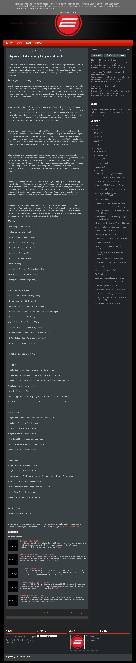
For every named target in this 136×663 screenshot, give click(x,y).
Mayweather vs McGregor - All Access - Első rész (37, 555)
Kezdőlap (9, 42)
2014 (96, 149)
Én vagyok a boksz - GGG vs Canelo (32, 568)
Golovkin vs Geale (102, 199)
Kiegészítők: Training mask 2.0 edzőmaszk (111, 262)
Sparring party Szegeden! (104, 242)
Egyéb (16, 51)
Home (10, 51)
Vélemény (126, 113)
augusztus (100, 167)
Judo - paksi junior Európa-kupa (107, 286)
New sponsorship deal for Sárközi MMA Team (112, 223)
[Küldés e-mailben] (9, 532)
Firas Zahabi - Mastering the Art (103, 60)
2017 (96, 137)
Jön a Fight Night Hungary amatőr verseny (110, 189)
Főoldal (46, 613)
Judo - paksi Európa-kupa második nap (109, 278)
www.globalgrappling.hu (69, 526)
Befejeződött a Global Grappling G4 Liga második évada (35, 56)
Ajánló (95, 109)
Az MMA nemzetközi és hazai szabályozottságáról (106, 194)
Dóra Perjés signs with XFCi (105, 234)
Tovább (58, 547)
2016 (96, 141)
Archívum (120, 55)
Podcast (38, 42)
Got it (75, 12)
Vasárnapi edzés (101, 274)
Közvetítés (110, 113)
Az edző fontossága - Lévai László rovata (110, 227)
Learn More (64, 12)
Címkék (109, 55)
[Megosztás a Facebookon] (16, 532)
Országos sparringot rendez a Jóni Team (110, 203)
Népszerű (97, 55)
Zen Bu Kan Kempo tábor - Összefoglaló (110, 282)
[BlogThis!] (11, 532)
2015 (96, 145)
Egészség (126, 109)
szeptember (100, 163)
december (100, 151)
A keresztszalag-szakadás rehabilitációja (110, 207)
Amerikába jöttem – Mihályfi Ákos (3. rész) (92, 638)
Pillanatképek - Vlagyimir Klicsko (32, 596)
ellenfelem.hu (25, 657)
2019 (96, 129)
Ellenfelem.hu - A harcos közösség (108, 303)
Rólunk (28, 42)
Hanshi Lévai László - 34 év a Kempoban (110, 177)
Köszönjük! (99, 266)
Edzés (112, 109)
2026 (96, 125)
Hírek (94, 112)
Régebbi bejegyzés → (79, 613)
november (100, 155)
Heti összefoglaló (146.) (29, 541)
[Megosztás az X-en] (14, 532)
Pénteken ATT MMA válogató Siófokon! (110, 185)
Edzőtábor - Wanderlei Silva (105, 231)
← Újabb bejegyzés (14, 613)
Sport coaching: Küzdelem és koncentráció (35, 582)
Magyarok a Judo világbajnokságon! (108, 173)
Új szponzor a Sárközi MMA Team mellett (110, 290)
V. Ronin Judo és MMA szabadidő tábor (109, 259)
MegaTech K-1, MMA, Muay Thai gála (108, 181)
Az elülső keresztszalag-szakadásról (109, 293)
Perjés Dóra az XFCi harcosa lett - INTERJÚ (111, 238)
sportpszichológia (97, 115)
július (98, 171)
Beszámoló (104, 109)
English (19, 42)
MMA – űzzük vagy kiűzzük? (105, 270)
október (99, 159)
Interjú (102, 112)
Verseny (22, 51)
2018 (96, 133)
